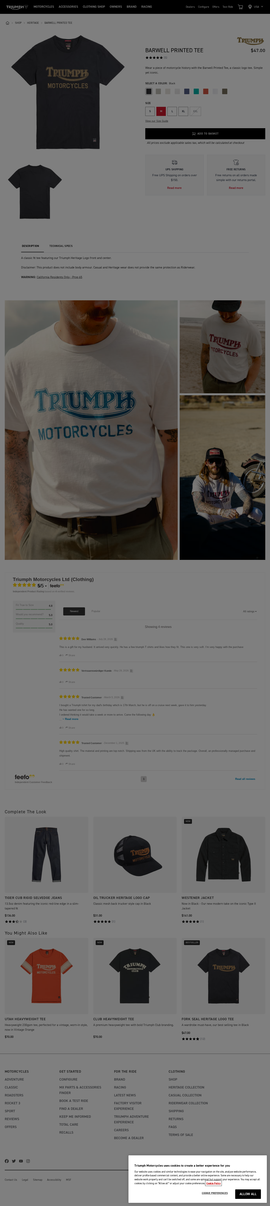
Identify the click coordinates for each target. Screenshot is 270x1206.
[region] (197, 1179)
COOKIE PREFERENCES (215, 1193)
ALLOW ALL (248, 1194)
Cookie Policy (213, 1183)
